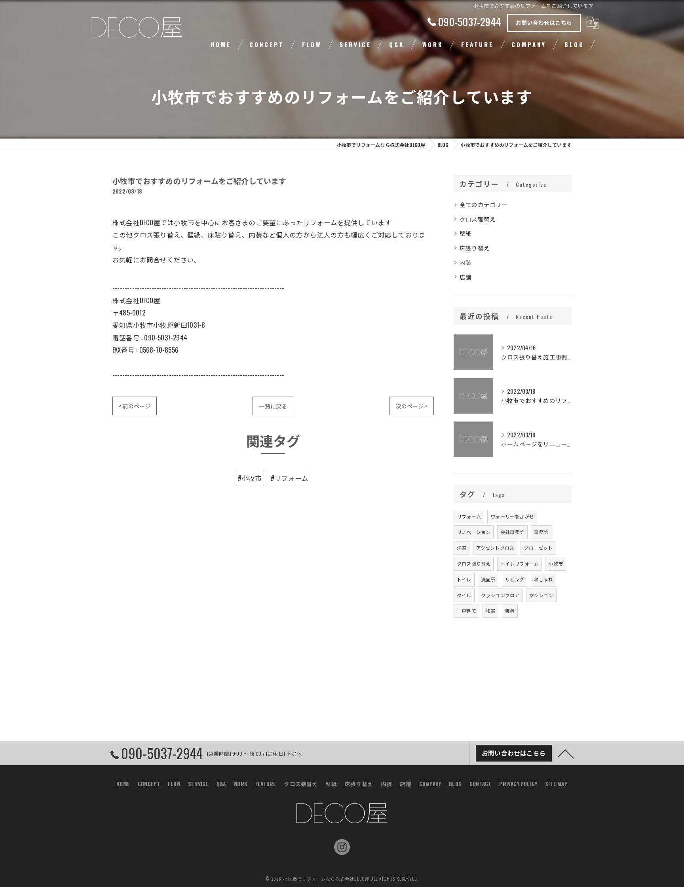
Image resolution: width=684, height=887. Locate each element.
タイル (464, 595)
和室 (490, 610)
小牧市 (555, 563)
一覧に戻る (273, 406)
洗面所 (488, 579)
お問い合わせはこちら (544, 22)
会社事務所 (512, 531)
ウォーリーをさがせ (512, 516)
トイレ (464, 579)
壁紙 (465, 233)
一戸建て (466, 610)
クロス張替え (478, 219)
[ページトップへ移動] (566, 753)
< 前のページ (134, 406)
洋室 (461, 547)
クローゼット (538, 547)
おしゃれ (543, 579)
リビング (514, 579)
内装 (465, 262)
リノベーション (473, 531)
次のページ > (412, 406)
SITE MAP (556, 784)
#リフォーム (289, 478)
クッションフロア (500, 595)
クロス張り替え (473, 563)
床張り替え (475, 248)
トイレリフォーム (519, 563)
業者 (510, 610)
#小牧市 (250, 478)
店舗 (465, 277)
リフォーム (469, 516)
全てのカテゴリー (484, 204)
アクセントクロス (495, 547)
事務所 (541, 531)
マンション (541, 595)
